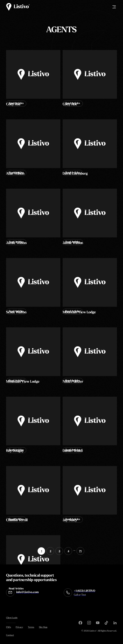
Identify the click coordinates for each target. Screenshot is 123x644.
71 (80, 551)
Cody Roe (13, 104)
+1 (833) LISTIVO (84, 593)
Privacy (19, 627)
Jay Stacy (70, 520)
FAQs (8, 627)
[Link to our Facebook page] (80, 623)
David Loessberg (75, 173)
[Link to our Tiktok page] (106, 623)
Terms (31, 627)
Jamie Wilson (16, 243)
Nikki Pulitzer (73, 381)
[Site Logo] (18, 7)
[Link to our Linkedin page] (115, 623)
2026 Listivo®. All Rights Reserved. (99, 631)
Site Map (43, 627)
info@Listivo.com (27, 592)
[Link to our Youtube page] (98, 623)
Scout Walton (16, 312)
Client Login (11, 618)
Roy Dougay (15, 451)
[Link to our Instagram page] (89, 623)
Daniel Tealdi (73, 451)
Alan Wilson (15, 173)
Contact (10, 635)
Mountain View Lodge (79, 312)
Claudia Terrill (17, 520)
